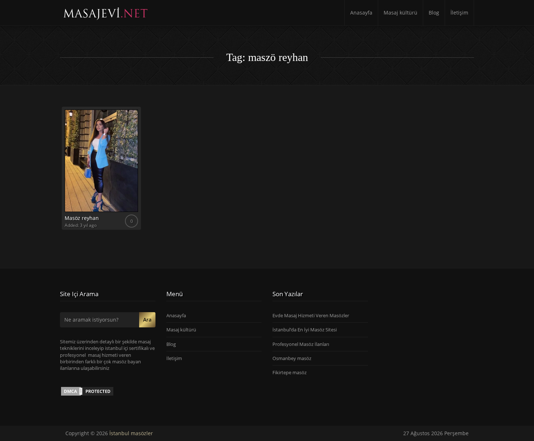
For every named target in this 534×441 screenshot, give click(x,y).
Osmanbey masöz (291, 358)
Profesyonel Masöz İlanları (300, 344)
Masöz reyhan (82, 218)
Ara (147, 319)
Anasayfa (361, 12)
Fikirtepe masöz (289, 372)
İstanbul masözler (131, 433)
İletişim (459, 12)
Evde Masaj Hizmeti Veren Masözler (310, 315)
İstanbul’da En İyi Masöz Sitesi (304, 329)
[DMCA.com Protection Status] (87, 391)
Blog (434, 12)
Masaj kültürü (400, 12)
